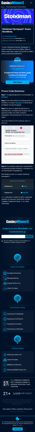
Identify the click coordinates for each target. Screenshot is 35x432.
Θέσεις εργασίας (17, 409)
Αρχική (3, 7)
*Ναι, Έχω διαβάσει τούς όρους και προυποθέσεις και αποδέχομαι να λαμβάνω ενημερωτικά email (17, 241)
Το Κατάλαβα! (17, 429)
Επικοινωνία (28, 409)
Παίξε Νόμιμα (17, 82)
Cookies (20, 425)
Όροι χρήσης (7, 409)
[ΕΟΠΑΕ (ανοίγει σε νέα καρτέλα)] (22, 393)
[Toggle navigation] (31, 2)
